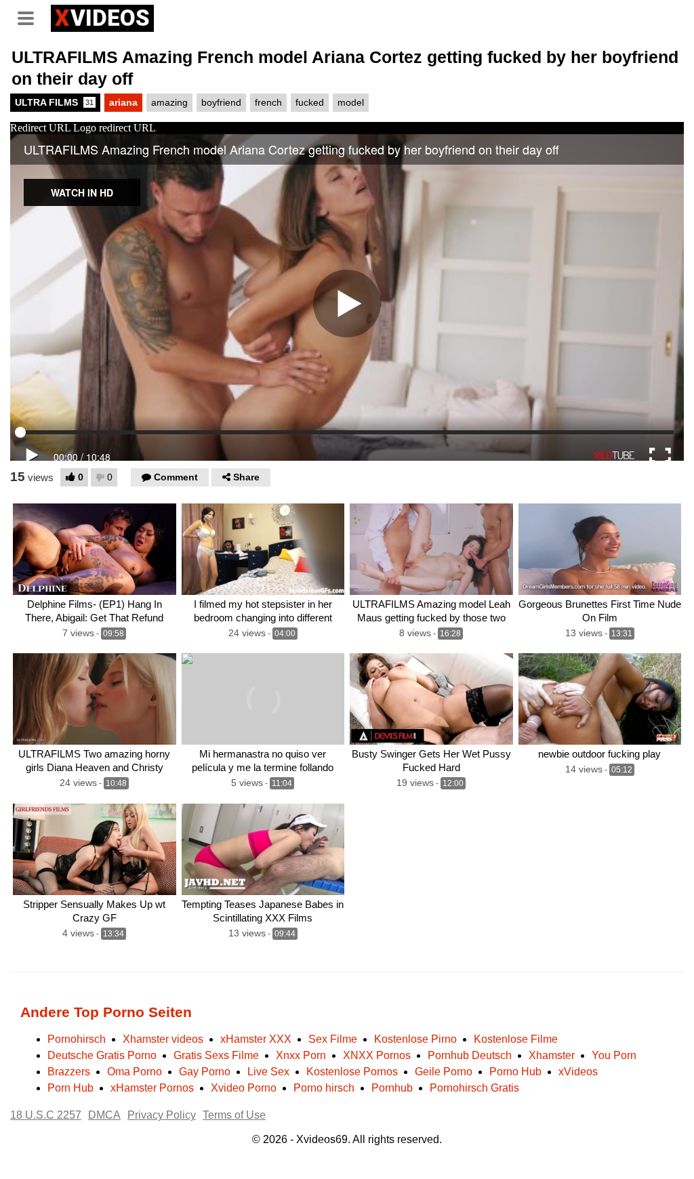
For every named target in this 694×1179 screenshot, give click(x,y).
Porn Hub (70, 1088)
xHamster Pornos (152, 1088)
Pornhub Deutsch (470, 1055)
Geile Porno (443, 1071)
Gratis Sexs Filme (216, 1055)
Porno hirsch (323, 1088)
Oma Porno (134, 1071)
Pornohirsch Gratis (474, 1088)
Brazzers (68, 1071)
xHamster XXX (255, 1039)
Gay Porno (204, 1071)
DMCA (104, 1115)
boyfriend (221, 102)
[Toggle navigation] (30, 16)
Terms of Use (234, 1115)
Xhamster (552, 1055)
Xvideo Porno (244, 1088)
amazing (169, 102)
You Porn (614, 1055)
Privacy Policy (161, 1115)
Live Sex (268, 1071)
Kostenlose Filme (516, 1039)
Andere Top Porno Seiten (106, 1012)
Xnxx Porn (301, 1055)
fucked (309, 102)
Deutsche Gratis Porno (102, 1055)
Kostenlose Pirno (415, 1039)
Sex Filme (332, 1039)
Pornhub (392, 1088)
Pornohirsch (76, 1039)
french (268, 102)
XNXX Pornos (377, 1055)
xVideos (578, 1071)
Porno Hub (515, 1071)
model (351, 102)
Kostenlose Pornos (352, 1071)
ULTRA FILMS (54, 102)
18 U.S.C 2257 (45, 1115)
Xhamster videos (163, 1039)
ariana (123, 102)
